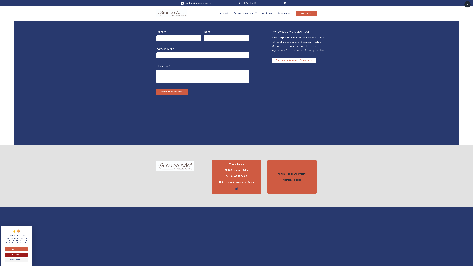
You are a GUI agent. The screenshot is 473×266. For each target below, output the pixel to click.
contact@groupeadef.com (198, 3)
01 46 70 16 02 (249, 3)
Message (163, 66)
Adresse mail (165, 49)
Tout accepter (16, 249)
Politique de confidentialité (292, 174)
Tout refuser (16, 254)
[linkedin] (285, 3)
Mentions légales (292, 180)
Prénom (162, 32)
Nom (207, 32)
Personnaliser (16, 260)
